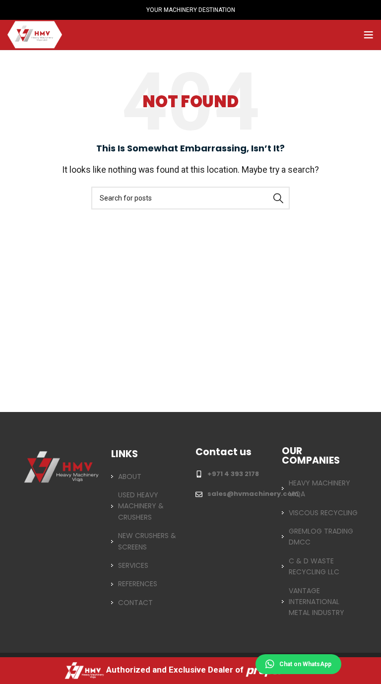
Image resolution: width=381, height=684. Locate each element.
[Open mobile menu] (369, 35)
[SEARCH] (278, 198)
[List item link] (147, 476)
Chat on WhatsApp (305, 664)
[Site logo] (34, 34)
